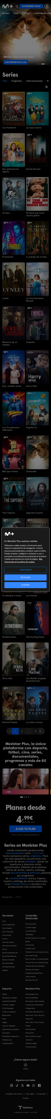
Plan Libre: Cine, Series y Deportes (35, 1017)
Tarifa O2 (29, 1040)
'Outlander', (38, 853)
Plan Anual (30, 1033)
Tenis (4, 1019)
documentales (19, 872)
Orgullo (5, 970)
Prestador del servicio (14, 1094)
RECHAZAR (25, 577)
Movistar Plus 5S (32, 980)
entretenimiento (18, 878)
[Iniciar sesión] (46, 6)
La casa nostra (33, 127)
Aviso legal (30, 1094)
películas (35, 872)
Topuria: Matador (8, 1026)
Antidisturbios (9, 637)
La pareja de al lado (36, 257)
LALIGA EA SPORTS (9, 1001)
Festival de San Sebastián (35, 966)
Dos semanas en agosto (10, 170)
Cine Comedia (7, 932)
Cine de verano (8, 942)
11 (35, 731)
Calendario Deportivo (10, 1036)
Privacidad (41, 1094)
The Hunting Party (35, 637)
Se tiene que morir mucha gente (35, 214)
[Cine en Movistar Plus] (25, 781)
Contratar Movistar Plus (34, 1012)
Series (5, 13)
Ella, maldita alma (11, 386)
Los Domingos (31, 931)
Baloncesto (6, 1015)
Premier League (8, 1005)
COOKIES (26, 1098)
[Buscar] (17, 6)
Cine (15, 13)
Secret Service (33, 169)
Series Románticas (9, 956)
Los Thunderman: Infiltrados (11, 428)
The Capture (8, 513)
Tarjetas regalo (31, 1043)
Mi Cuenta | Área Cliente (35, 1001)
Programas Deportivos (34, 973)
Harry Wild (31, 386)
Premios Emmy (19, 883)
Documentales (7, 963)
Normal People (9, 722)
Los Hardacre (9, 127)
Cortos (4, 939)
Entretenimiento (8, 967)
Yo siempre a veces (11, 595)
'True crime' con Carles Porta (37, 963)
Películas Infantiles (9, 946)
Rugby (4, 1022)
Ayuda (25, 1069)
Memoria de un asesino (9, 343)
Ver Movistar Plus (32, 994)
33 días (6, 213)
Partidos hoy (7, 1040)
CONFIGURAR (26, 570)
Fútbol (26, 13)
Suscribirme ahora (31, 6)
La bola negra (31, 927)
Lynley (5, 298)
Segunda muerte (34, 513)
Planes (28, 1026)
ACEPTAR (25, 585)
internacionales (15, 853)
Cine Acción (6, 935)
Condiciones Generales (34, 1005)
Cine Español (7, 928)
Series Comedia (8, 960)
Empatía (30, 342)
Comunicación (31, 1047)
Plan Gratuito (31, 1029)
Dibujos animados (32, 970)
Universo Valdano (9, 1012)
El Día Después (8, 1008)
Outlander (31, 471)
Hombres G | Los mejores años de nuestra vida (37, 954)
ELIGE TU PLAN (25, 829)
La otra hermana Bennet (34, 299)
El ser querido (31, 924)
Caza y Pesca (30, 977)
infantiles (30, 861)
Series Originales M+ (10, 953)
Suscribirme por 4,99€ (15, 62)
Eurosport (6, 1033)
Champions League (9, 998)
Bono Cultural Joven (33, 1036)
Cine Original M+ (8, 925)
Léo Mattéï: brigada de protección (36, 679)
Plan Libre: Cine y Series (35, 1022)
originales (35, 855)
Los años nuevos (34, 722)
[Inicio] (7, 6)
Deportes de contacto (10, 1029)
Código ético (30, 1008)
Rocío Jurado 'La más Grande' (37, 959)
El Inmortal (7, 257)
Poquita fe (31, 427)
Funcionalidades (32, 998)
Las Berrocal (30, 949)
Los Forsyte (31, 595)
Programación (7, 1043)
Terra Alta (7, 678)
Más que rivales (10, 471)
